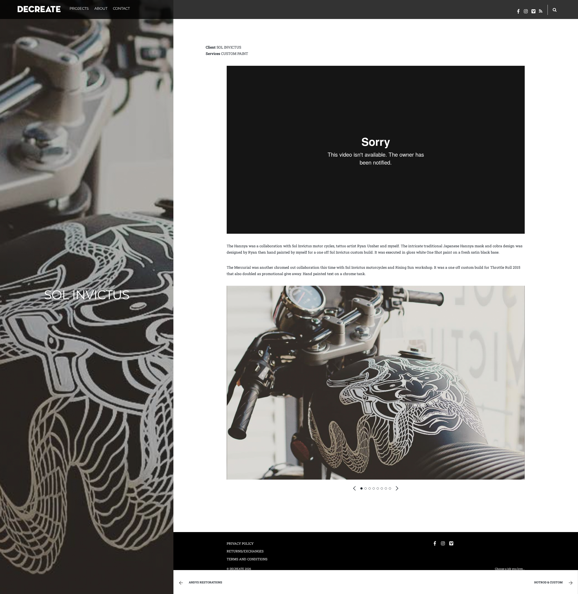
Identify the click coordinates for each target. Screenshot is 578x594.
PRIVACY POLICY (240, 543)
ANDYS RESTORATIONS (205, 582)
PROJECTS (79, 8)
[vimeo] (534, 10)
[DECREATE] (39, 9)
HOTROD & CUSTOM (548, 582)
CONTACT (121, 8)
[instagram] (526, 10)
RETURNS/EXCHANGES (245, 551)
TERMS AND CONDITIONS (247, 559)
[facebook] (518, 10)
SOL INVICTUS (86, 294)
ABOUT (100, 8)
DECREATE (237, 568)
